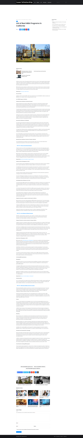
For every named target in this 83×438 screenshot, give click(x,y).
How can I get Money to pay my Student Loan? (59, 24)
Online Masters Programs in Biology (20, 397)
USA (19, 19)
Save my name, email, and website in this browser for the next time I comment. (28, 429)
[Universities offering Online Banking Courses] (18, 76)
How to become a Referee (32, 396)
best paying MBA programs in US (26, 366)
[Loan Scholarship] (24, 2)
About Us (61, 436)
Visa (34, 2)
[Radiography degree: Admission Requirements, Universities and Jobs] (18, 72)
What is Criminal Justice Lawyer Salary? (21, 406)
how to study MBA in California (40, 366)
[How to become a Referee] (33, 393)
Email (17, 426)
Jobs (41, 2)
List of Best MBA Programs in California (33, 368)
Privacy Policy (58, 436)
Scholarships (44, 2)
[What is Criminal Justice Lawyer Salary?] (21, 402)
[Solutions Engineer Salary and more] (45, 402)
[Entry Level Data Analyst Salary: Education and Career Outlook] (33, 402)
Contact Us (65, 436)
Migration (38, 2)
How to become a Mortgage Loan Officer (44, 397)
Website (35, 426)
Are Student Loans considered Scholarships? (58, 25)
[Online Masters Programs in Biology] (21, 393)
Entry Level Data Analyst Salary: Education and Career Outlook (33, 406)
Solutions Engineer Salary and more (44, 406)
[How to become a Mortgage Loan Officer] (45, 393)
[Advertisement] (41, 12)
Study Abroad (49, 2)
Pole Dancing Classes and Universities (40, 71)
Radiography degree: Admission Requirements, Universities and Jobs (27, 72)
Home (18, 19)
